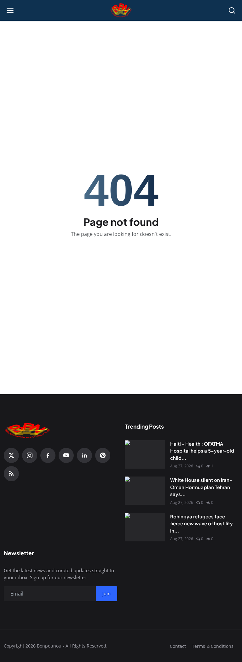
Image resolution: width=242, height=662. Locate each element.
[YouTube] (66, 455)
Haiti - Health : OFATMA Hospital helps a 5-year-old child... (202, 451)
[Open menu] (10, 10)
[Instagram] (29, 455)
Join (106, 593)
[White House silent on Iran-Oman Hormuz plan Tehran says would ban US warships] (145, 491)
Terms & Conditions (212, 646)
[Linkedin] (84, 455)
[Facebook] (47, 455)
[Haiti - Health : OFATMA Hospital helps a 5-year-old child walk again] (145, 454)
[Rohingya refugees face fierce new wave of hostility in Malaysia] (145, 527)
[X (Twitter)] (11, 455)
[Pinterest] (102, 455)
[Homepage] (121, 10)
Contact (178, 646)
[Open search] (231, 10)
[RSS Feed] (11, 473)
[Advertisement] (121, 66)
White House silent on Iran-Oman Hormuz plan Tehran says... (201, 487)
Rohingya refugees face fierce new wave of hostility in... (201, 523)
